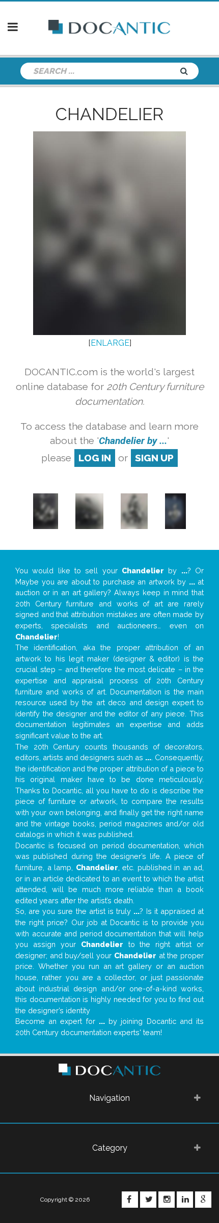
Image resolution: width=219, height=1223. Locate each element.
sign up (154, 457)
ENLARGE (110, 343)
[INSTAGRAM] (166, 1199)
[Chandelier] (46, 510)
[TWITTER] (148, 1199)
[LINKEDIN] (185, 1199)
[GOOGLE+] (203, 1199)
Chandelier (109, 114)
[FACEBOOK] (130, 1199)
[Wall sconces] (134, 510)
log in (94, 457)
